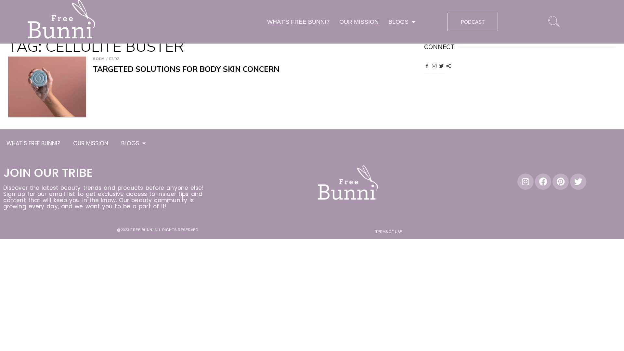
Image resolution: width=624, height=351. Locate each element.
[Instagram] (434, 66)
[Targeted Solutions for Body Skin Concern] (47, 87)
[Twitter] (441, 66)
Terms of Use (388, 232)
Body (98, 58)
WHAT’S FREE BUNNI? (298, 22)
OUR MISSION (359, 22)
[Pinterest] (448, 66)
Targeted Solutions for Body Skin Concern (186, 69)
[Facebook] (427, 66)
